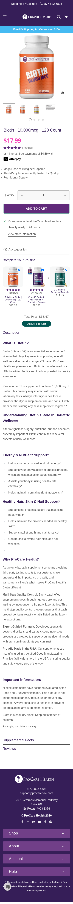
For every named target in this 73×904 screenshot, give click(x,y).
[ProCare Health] (36, 17)
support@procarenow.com (36, 793)
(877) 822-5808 (36, 788)
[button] (12, 147)
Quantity (9, 195)
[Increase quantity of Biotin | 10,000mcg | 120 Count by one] (65, 195)
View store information (22, 234)
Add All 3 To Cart (36, 323)
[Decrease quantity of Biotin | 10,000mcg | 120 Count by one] (22, 195)
